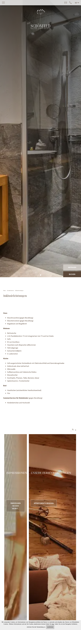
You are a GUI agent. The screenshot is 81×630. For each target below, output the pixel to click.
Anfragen (72, 267)
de (76, 3)
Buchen (72, 274)
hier (53, 624)
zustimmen (50, 627)
